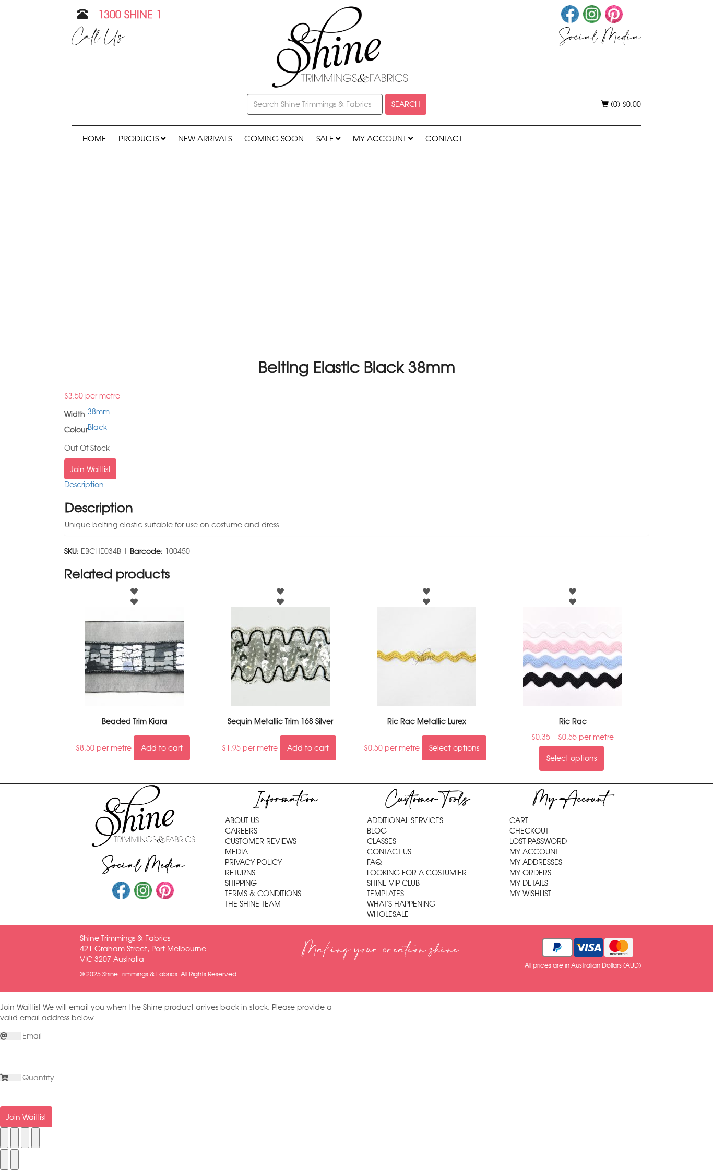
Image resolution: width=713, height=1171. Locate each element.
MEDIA (236, 851)
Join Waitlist (90, 469)
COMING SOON (274, 138)
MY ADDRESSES (535, 862)
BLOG (377, 831)
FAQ (374, 862)
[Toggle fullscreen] (14, 1137)
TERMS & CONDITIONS (263, 893)
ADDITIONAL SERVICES (405, 820)
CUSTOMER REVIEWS (260, 841)
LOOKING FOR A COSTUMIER (417, 872)
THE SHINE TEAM (253, 904)
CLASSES (381, 841)
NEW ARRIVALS (205, 138)
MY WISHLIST (530, 893)
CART (518, 820)
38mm (99, 411)
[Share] (25, 1137)
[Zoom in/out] (4, 1137)
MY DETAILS (528, 883)
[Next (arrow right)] (14, 1159)
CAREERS (241, 831)
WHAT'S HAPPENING (401, 904)
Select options (454, 748)
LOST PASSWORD (538, 841)
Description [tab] (84, 484)
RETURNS (240, 872)
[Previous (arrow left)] (4, 1159)
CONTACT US (389, 851)
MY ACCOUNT (380, 138)
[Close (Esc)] (35, 1137)
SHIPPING (241, 883)
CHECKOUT (529, 831)
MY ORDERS (530, 872)
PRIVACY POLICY (253, 862)
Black (97, 427)
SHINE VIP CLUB (393, 883)
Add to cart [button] (162, 748)
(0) (625, 104)
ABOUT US (242, 820)
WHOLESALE (388, 914)
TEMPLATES (385, 893)
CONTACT (443, 138)
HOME (94, 138)
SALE (326, 138)
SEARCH (405, 104)
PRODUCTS (139, 138)
